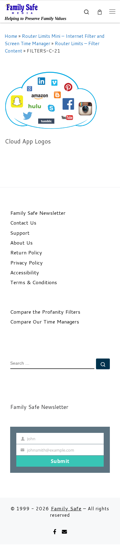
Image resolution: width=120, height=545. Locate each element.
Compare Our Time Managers (44, 321)
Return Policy (26, 252)
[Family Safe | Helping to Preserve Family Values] (21, 8)
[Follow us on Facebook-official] (54, 532)
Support (20, 232)
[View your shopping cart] (99, 12)
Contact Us (23, 222)
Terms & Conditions (33, 282)
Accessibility (24, 272)
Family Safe (66, 508)
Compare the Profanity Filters (45, 311)
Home (11, 36)
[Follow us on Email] (64, 532)
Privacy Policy (26, 262)
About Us (21, 242)
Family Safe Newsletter (38, 213)
